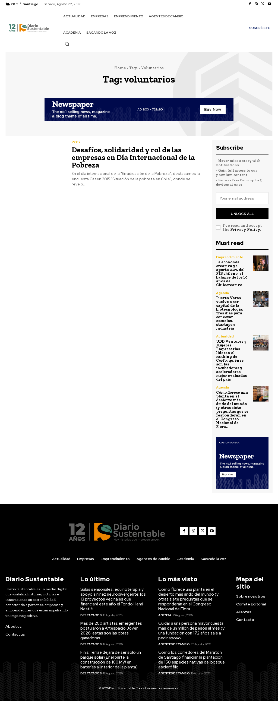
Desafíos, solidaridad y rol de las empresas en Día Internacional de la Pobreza (133, 157)
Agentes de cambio (174, 644)
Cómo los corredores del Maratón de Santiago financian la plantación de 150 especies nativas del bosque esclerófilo (191, 660)
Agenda (222, 293)
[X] (263, 4)
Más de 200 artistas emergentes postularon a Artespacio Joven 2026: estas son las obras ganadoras (111, 631)
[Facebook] (250, 4)
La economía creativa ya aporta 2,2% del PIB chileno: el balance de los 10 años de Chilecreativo (232, 273)
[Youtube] (269, 4)
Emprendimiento (229, 257)
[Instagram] (256, 4)
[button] (67, 44)
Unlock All (242, 213)
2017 (76, 142)
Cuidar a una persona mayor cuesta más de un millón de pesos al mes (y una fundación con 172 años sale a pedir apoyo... (191, 631)
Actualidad (225, 336)
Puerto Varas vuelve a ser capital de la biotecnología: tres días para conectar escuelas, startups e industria (229, 313)
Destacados (91, 615)
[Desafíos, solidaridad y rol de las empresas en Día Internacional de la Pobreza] (35, 159)
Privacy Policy (245, 229)
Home (120, 67)
